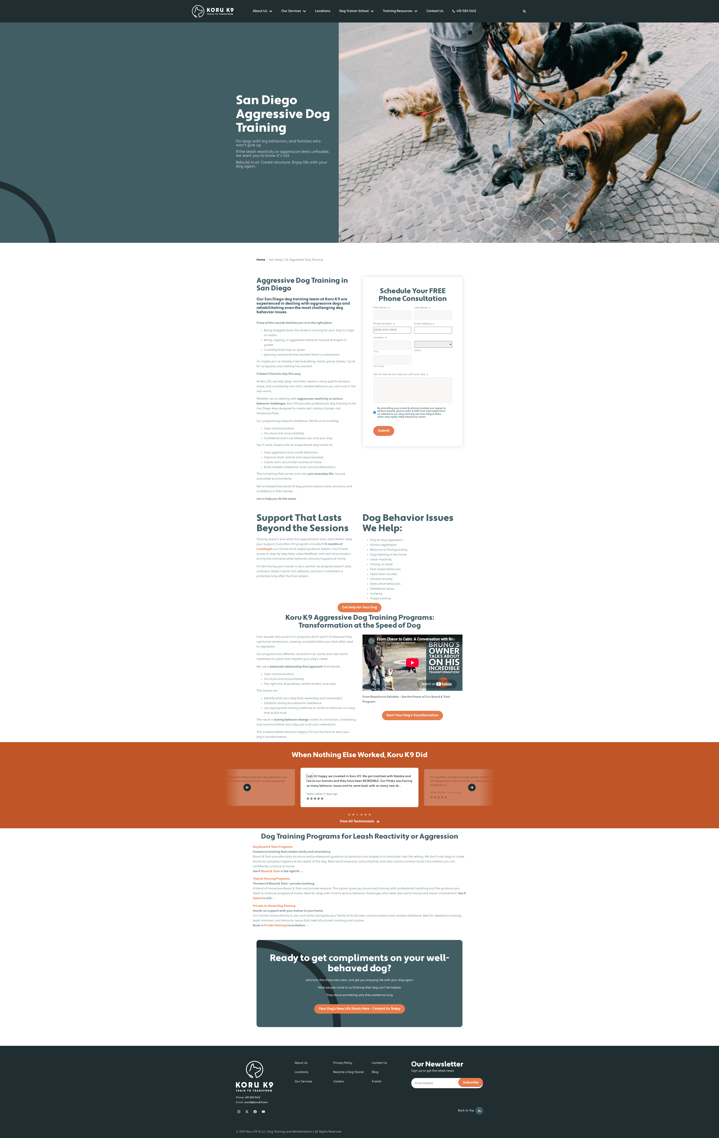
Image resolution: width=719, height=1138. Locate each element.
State (417, 350)
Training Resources (397, 11)
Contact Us (435, 11)
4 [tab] (361, 815)
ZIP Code (379, 366)
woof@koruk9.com (256, 1102)
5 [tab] (366, 815)
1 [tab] (349, 815)
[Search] (524, 11)
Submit (383, 431)
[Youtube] (263, 1112)
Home (261, 259)
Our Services (291, 11)
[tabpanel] (359, 787)
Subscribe (470, 1082)
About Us (260, 11)
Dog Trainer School (354, 11)
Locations (322, 11)
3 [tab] (357, 815)
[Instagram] (239, 1112)
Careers (338, 1081)
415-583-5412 (466, 11)
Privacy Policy (342, 1063)
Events (376, 1081)
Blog (375, 1072)
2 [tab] (353, 815)
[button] (247, 787)
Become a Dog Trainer (348, 1072)
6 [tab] (370, 815)
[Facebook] (255, 1112)
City (376, 351)
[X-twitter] (247, 1112)
